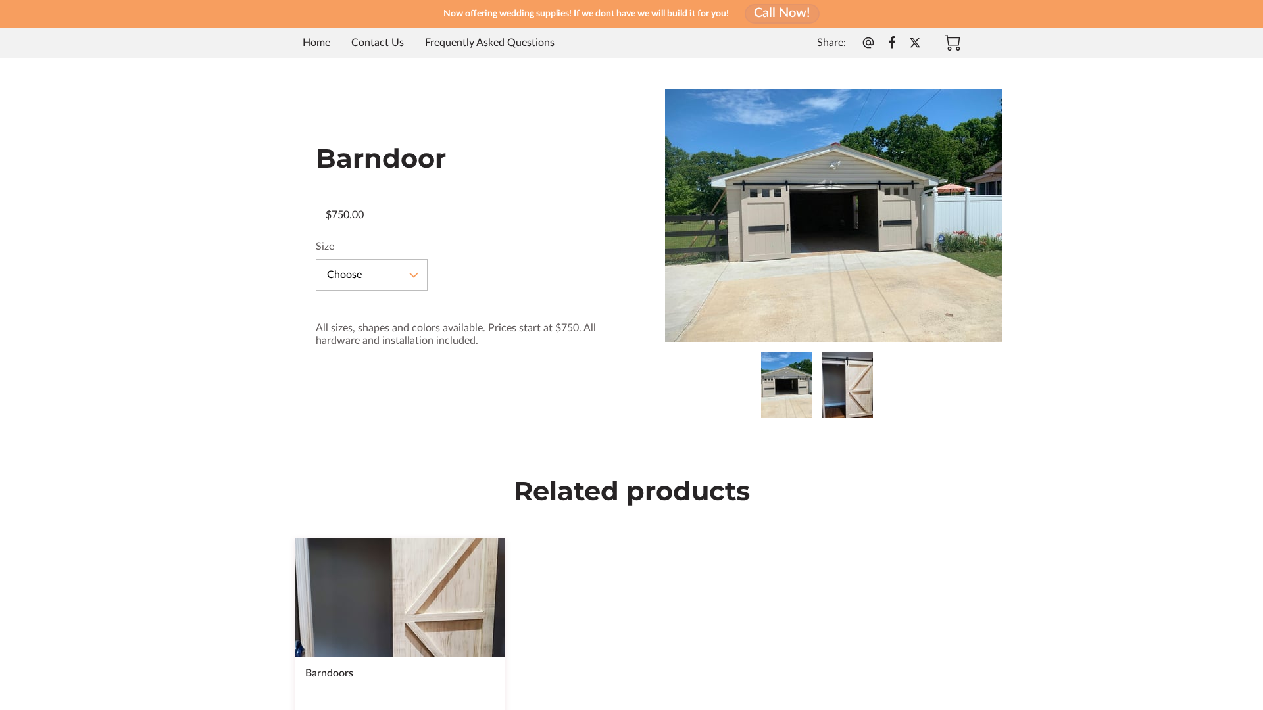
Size (325, 246)
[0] (952, 43)
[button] (371, 275)
